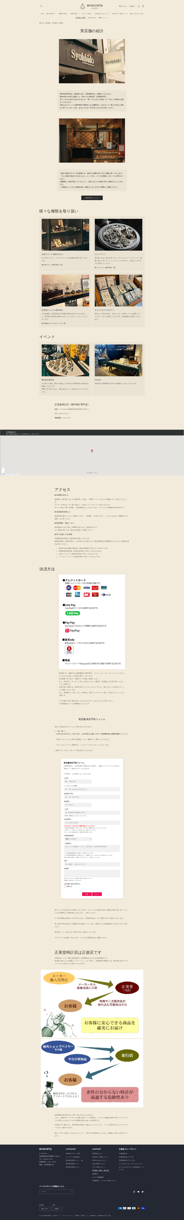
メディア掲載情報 (98, 1177)
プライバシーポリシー (67, 1215)
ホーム (41, 23)
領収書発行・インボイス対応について (104, 1180)
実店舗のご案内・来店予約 (100, 1170)
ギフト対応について (98, 1167)
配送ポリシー (84, 1215)
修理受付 (95, 1174)
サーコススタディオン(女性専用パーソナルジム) (132, 1168)
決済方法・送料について (100, 1157)
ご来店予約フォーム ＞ (92, 198)
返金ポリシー (56, 1215)
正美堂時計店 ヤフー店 (126, 1157)
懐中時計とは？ (97, 1153)
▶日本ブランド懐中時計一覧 (52, 265)
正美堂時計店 (123, 1153)
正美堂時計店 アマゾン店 (127, 1160)
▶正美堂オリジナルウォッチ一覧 (54, 323)
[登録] (71, 1191)
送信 (87, 894)
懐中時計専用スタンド (73, 1167)
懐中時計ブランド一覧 (73, 1153)
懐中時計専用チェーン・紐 (74, 1160)
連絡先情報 (93, 1215)
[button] (41, 6)
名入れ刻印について (98, 1164)
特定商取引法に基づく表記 (104, 1215)
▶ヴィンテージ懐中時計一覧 (105, 268)
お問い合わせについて (99, 1160)
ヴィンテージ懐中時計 (73, 1157)
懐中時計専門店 (47, 1215)
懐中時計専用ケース (72, 1164)
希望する (69, 886)
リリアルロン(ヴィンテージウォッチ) (130, 1164)
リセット (97, 894)
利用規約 (77, 1215)
